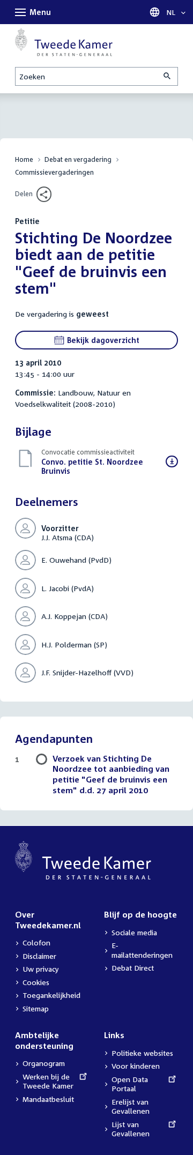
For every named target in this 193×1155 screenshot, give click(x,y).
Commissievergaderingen (54, 172)
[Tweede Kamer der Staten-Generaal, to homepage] (64, 42)
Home (24, 159)
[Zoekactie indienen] (168, 76)
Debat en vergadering (78, 159)
